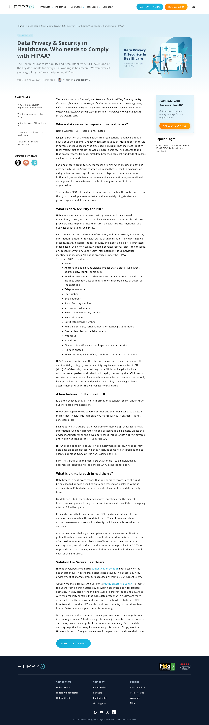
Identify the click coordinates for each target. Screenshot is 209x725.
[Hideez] (31, 666)
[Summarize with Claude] (26, 163)
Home (21, 26)
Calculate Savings (174, 125)
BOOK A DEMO (176, 6)
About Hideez (100, 687)
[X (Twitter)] (107, 712)
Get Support (99, 703)
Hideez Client (63, 697)
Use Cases (76, 6)
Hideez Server (63, 687)
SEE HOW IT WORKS (150, 6)
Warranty (135, 697)
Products (45, 6)
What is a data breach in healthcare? (30, 134)
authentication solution (105, 568)
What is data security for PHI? (30, 115)
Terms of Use (137, 692)
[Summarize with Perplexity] (34, 163)
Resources (92, 6)
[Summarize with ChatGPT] (18, 163)
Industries (60, 6)
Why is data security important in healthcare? (30, 106)
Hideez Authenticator (67, 692)
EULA (132, 703)
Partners (97, 692)
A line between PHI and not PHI (31, 124)
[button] (195, 6)
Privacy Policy (137, 687)
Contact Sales (100, 697)
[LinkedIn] (114, 712)
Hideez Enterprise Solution (118, 583)
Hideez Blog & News (36, 26)
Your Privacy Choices (126, 719)
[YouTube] (101, 712)
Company (108, 6)
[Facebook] (95, 712)
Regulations (25, 35)
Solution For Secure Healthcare (27, 143)
